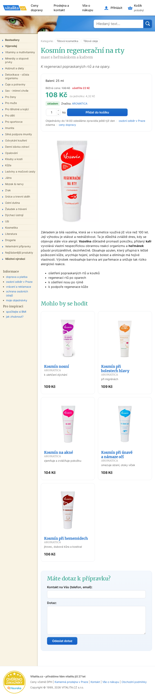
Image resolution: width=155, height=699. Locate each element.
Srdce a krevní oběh (17, 196)
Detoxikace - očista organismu (17, 76)
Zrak (8, 190)
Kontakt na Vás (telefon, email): (69, 587)
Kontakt (95, 681)
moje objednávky (16, 300)
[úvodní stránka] (15, 8)
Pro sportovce (13, 121)
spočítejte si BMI (16, 311)
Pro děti (10, 115)
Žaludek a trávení (16, 209)
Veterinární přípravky (18, 246)
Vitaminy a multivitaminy (20, 52)
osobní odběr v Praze (132, 120)
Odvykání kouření (16, 140)
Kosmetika (11, 227)
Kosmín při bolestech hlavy (115, 370)
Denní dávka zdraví (17, 146)
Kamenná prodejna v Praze (71, 681)
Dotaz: (52, 603)
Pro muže (11, 103)
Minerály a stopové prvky (17, 60)
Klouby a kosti (13, 159)
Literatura (11, 233)
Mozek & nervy (14, 184)
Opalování (11, 153)
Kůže (8, 165)
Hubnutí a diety (14, 68)
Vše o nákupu (87, 8)
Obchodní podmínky (134, 681)
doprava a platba (16, 276)
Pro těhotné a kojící (17, 109)
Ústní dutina (12, 202)
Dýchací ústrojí (14, 215)
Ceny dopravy (37, 8)
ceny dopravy (67, 124)
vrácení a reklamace (18, 286)
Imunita (9, 128)
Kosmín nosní (56, 368)
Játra (8, 177)
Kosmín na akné (58, 454)
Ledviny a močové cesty (20, 171)
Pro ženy (10, 96)
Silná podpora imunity (18, 134)
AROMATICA (79, 103)
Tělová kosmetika (67, 41)
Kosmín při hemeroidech (66, 540)
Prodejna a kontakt (61, 8)
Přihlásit (116, 8)
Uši (7, 221)
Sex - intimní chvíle (16, 90)
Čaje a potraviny (15, 84)
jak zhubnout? (14, 316)
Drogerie (10, 240)
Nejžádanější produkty (19, 252)
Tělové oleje (90, 41)
